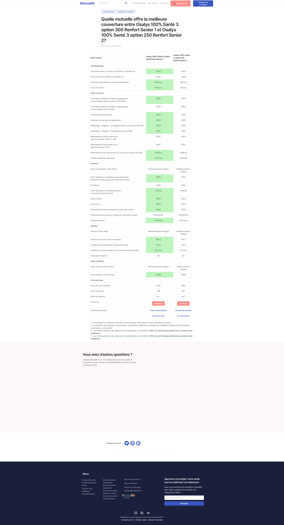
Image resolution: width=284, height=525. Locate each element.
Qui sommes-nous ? (132, 479)
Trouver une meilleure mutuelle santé (88, 491)
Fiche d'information (158, 310)
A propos (164, 3)
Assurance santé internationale (110, 497)
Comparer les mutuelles (203, 3)
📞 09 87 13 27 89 (180, 3)
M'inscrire (184, 503)
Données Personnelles (155, 520)
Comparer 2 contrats (126, 12)
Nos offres (152, 3)
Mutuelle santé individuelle (109, 481)
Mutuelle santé (139, 3)
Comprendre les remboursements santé (89, 482)
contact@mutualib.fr (133, 490)
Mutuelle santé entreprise (109, 486)
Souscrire (158, 303)
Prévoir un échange (132, 487)
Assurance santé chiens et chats (110, 491)
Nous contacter (130, 483)
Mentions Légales (141, 520)
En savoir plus (158, 316)
